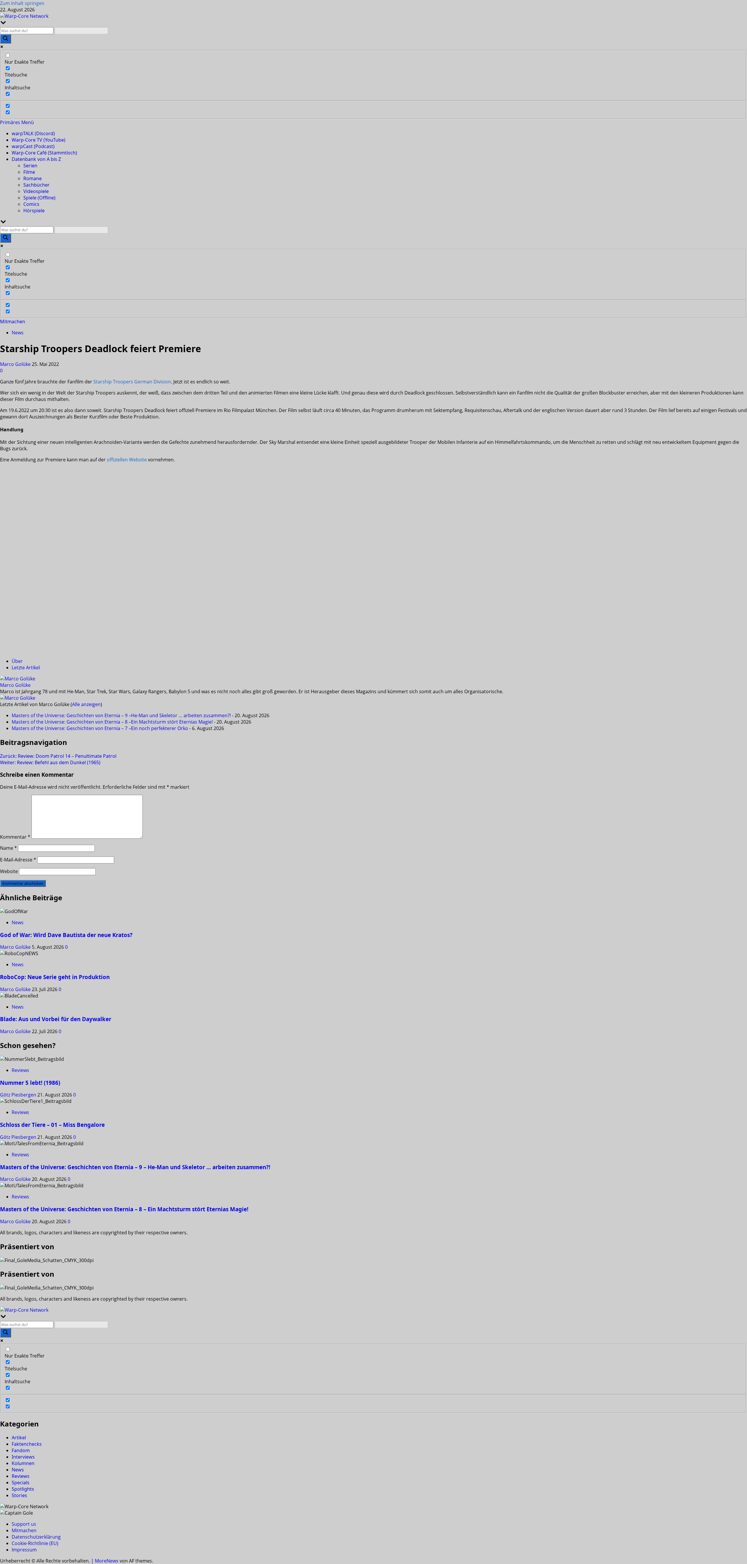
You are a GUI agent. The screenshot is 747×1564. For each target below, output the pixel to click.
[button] (17, 122)
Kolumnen (23, 1463)
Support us (24, 1524)
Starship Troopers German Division (132, 381)
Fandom (21, 1450)
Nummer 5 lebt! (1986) (30, 1082)
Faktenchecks (27, 1444)
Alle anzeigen (86, 704)
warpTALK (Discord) (33, 133)
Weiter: (50, 762)
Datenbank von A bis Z (36, 159)
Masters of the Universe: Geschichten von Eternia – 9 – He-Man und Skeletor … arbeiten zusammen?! (135, 1167)
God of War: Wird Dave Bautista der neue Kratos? (66, 935)
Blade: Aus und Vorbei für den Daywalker (55, 1019)
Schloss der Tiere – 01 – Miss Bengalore (52, 1124)
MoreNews (106, 1561)
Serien (30, 165)
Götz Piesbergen (18, 1095)
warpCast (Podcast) (33, 146)
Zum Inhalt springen (22, 3)
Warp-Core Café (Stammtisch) (44, 153)
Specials (20, 1482)
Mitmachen (12, 321)
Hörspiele (34, 210)
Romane (32, 178)
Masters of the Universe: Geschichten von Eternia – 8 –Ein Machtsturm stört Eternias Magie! (112, 722)
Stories (19, 1495)
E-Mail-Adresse (18, 859)
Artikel (19, 1437)
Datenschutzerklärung (36, 1537)
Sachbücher (36, 185)
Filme (29, 172)
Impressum (24, 1549)
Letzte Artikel (26, 667)
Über (17, 661)
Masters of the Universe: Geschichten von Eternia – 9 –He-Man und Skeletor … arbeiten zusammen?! (121, 715)
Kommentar (15, 837)
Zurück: (58, 756)
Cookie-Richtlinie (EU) (35, 1543)
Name (8, 848)
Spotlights (23, 1489)
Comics (31, 204)
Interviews (23, 1457)
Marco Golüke (16, 364)
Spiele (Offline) (39, 197)
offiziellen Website (127, 459)
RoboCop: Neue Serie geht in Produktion (55, 977)
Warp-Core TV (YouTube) (38, 140)
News (18, 332)
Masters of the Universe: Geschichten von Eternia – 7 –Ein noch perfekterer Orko (100, 728)
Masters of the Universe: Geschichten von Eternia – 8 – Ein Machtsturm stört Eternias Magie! (124, 1209)
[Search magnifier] (5, 39)
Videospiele (36, 191)
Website (9, 871)
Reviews (20, 1070)
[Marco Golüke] (17, 678)
